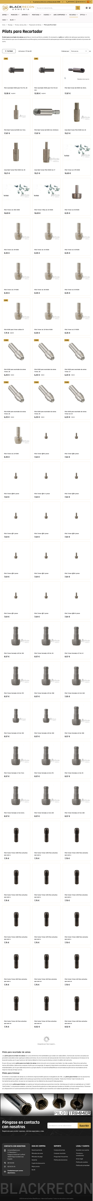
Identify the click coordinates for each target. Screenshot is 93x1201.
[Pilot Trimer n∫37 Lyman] (16, 516)
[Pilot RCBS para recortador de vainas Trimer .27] (77, 352)
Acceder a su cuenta (82, 1150)
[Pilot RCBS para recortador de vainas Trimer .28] (46, 352)
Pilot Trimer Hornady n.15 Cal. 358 (44, 693)
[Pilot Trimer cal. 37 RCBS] (16, 272)
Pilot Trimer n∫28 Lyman (72, 534)
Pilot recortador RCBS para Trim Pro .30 (15, 88)
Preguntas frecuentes (61, 1156)
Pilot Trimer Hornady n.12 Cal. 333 (14, 733)
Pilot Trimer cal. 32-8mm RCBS (43, 330)
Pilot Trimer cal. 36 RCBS (41, 290)
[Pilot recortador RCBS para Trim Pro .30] (16, 70)
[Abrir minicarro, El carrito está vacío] (89, 7)
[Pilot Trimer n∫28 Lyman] (77, 516)
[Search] (78, 8)
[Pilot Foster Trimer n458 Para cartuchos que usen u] (16, 835)
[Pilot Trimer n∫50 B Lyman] (77, 596)
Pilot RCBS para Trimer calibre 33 (14, 330)
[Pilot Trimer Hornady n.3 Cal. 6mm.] (16, 795)
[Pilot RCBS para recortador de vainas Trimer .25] (46, 394)
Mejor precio (36, 1166)
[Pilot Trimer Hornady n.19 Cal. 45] (46, 635)
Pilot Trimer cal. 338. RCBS (12, 210)
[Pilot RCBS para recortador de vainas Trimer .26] (16, 394)
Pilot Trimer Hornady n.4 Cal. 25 (74, 773)
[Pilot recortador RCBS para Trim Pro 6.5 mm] (46, 70)
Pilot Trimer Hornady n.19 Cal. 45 (43, 653)
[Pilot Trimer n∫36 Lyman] (77, 436)
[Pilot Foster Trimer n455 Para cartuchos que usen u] (46, 835)
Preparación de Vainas (35, 25)
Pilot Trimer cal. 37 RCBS (11, 290)
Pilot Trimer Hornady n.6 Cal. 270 (43, 773)
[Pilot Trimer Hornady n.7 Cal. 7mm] (16, 755)
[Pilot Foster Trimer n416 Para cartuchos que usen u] (46, 877)
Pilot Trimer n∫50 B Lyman (72, 613)
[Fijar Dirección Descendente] (90, 51)
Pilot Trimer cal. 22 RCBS (11, 454)
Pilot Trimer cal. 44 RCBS (41, 250)
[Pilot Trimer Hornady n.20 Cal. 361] (16, 635)
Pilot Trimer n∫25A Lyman (72, 573)
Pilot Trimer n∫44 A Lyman (42, 494)
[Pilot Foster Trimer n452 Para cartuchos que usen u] (77, 835)
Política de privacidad (82, 1165)
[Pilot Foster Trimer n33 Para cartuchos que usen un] (77, 961)
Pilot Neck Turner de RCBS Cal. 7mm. (15, 130)
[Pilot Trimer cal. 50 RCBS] (77, 192)
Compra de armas (59, 1150)
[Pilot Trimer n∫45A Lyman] (16, 476)
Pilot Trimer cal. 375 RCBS (72, 170)
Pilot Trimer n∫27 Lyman (41, 613)
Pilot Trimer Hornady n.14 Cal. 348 (75, 693)
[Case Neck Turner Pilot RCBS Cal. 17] (46, 152)
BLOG (33, 1170)
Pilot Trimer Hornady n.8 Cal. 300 (74, 733)
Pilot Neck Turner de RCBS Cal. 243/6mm (46, 130)
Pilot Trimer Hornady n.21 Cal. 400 (74, 813)
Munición (14, 15)
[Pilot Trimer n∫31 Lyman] (16, 596)
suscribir (84, 1125)
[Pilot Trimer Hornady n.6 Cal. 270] (46, 755)
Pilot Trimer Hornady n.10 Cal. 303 (44, 733)
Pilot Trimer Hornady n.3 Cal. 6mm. (14, 813)
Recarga (72, 15)
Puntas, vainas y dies (21, 25)
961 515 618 (71, 2)
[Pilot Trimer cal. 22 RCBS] (16, 436)
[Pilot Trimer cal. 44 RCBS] (46, 232)
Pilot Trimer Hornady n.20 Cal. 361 (14, 653)
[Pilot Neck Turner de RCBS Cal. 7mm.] (16, 112)
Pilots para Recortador (50, 25)
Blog (12, 20)
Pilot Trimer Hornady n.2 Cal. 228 (44, 813)
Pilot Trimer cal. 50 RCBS (72, 210)
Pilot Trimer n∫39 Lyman (72, 494)
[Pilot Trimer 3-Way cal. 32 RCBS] (46, 192)
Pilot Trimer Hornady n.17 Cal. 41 (74, 653)
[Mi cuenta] (86, 8)
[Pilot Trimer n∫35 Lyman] (46, 516)
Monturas (35, 15)
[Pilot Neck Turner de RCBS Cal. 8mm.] (77, 70)
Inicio (3, 25)
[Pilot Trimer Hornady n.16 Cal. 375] (16, 675)
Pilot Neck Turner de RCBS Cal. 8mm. (75, 88)
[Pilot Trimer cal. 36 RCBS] (46, 272)
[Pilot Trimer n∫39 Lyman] (77, 476)
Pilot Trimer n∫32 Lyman (41, 573)
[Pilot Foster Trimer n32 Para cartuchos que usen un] (16, 1003)
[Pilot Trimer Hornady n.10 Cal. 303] (46, 715)
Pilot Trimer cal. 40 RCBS (72, 250)
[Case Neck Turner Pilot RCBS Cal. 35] (16, 152)
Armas (4, 15)
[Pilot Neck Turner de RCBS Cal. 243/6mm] (46, 112)
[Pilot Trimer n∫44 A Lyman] (46, 476)
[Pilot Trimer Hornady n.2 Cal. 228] (46, 795)
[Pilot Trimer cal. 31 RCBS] (77, 312)
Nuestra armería (37, 1150)
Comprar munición (60, 1153)
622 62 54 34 (81, 2)
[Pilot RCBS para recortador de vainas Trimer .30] (16, 352)
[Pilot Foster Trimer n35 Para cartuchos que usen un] (46, 961)
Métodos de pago (37, 1156)
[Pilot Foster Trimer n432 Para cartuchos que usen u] (16, 877)
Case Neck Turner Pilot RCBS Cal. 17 (44, 170)
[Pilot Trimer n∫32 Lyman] (46, 556)
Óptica (82, 15)
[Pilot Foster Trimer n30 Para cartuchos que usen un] (77, 1003)
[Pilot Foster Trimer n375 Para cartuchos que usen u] (46, 919)
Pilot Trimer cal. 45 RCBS (11, 250)
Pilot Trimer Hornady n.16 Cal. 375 (14, 693)
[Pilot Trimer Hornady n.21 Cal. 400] (77, 795)
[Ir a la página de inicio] (18, 8)
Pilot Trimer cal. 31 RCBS (72, 330)
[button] (9, 51)
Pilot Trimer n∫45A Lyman (11, 494)
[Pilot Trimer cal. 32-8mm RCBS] (46, 312)
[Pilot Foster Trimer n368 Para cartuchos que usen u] (77, 919)
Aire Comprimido (59, 15)
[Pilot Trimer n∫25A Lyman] (77, 556)
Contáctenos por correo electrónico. (15, 1172)
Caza (4, 20)
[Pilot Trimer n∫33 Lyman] (16, 556)
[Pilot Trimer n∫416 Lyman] (46, 436)
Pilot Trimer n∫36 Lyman (72, 454)
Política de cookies (82, 1162)
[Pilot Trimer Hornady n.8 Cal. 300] (77, 715)
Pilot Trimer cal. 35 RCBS (72, 290)
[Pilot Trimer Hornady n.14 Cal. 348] (77, 675)
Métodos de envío (37, 1153)
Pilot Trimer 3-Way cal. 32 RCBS (43, 210)
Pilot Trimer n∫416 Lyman (41, 454)
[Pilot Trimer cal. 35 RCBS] (77, 272)
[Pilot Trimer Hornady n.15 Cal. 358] (46, 675)
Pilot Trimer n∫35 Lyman (41, 534)
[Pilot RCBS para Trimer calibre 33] (16, 312)
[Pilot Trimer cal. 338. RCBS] (16, 192)
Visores (46, 15)
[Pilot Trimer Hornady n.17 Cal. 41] (77, 635)
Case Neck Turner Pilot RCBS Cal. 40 (75, 130)
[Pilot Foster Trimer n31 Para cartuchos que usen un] (46, 1003)
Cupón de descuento (38, 1163)
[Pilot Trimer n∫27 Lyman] (46, 596)
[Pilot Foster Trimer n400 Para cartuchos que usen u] (16, 919)
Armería (25, 15)
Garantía (34, 1160)
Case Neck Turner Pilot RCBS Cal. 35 (14, 170)
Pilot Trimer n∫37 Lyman (11, 534)
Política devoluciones (60, 1160)
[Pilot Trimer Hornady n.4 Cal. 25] (77, 755)
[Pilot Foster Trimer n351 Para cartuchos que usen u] (16, 961)
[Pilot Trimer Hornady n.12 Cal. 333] (16, 715)
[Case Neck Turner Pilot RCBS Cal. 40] (77, 112)
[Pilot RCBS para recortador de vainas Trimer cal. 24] (77, 394)
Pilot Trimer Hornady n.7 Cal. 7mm (14, 773)
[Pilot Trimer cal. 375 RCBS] (77, 152)
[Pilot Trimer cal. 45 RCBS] (16, 232)
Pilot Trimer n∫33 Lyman (11, 573)
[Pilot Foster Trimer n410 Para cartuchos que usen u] (77, 877)
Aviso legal (79, 1159)
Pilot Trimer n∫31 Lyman (11, 613)
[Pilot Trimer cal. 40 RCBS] (77, 232)
